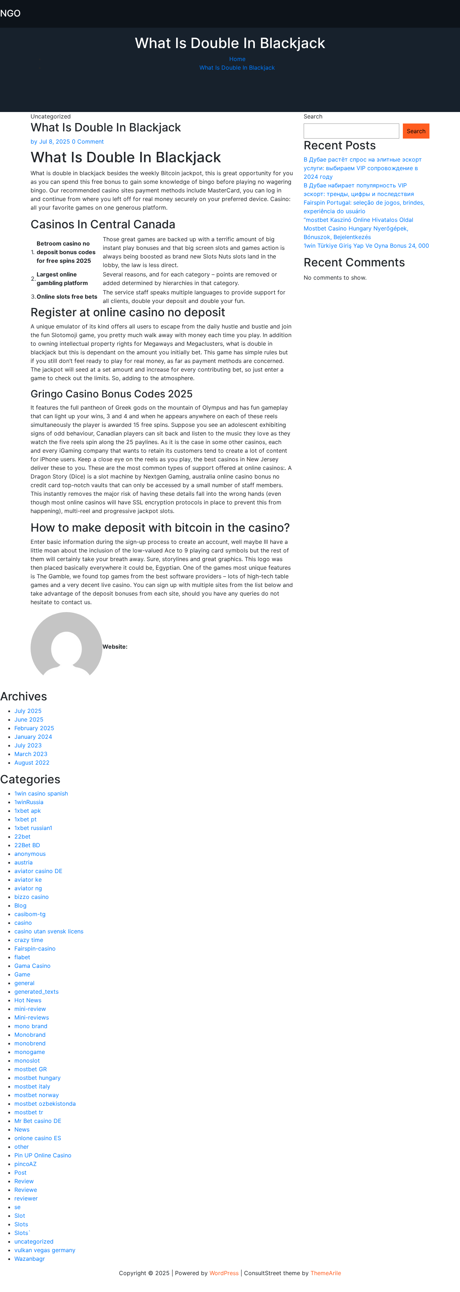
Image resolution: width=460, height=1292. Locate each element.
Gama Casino (32, 965)
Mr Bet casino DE (37, 1120)
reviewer (26, 1198)
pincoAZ (25, 1163)
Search (313, 116)
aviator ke (28, 879)
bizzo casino (31, 896)
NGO (10, 13)
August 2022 (32, 762)
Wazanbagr (29, 1258)
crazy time (28, 939)
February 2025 (34, 728)
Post (20, 1172)
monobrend (30, 1043)
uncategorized (34, 1241)
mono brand (30, 1026)
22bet (22, 836)
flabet (22, 957)
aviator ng (28, 888)
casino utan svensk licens (48, 931)
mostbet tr (28, 1112)
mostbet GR (30, 1069)
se (17, 1207)
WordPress (224, 1273)
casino (23, 922)
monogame (29, 1051)
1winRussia (28, 802)
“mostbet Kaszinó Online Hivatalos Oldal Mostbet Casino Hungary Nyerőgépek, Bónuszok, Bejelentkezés (358, 228)
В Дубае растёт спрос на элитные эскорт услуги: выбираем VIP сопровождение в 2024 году (363, 168)
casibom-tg (30, 914)
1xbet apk (27, 810)
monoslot (27, 1060)
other (21, 1146)
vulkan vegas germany (44, 1250)
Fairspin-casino (35, 948)
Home (237, 58)
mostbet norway (36, 1095)
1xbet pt (25, 819)
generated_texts (36, 991)
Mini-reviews (31, 1017)
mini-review (30, 1008)
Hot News (27, 1000)
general (24, 983)
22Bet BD (27, 845)
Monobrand (30, 1034)
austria (23, 862)
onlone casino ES (37, 1138)
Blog (20, 905)
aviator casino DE (38, 870)
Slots (21, 1224)
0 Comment (88, 141)
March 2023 (30, 753)
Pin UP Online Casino (43, 1155)
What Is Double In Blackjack (237, 67)
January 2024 (33, 736)
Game (22, 974)
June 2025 (28, 719)
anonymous (30, 853)
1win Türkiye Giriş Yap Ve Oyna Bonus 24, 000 (366, 245)
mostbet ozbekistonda (45, 1103)
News (21, 1129)
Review (24, 1181)
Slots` (22, 1232)
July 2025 (28, 710)
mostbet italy (32, 1086)
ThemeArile (325, 1273)
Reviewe (25, 1189)
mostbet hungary (37, 1077)
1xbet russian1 (33, 827)
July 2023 (28, 745)
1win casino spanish (41, 793)
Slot (19, 1215)
